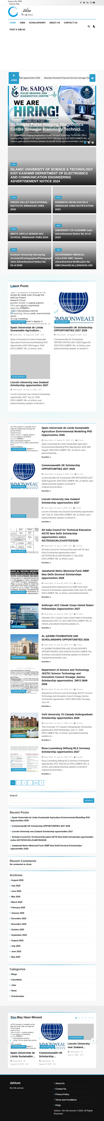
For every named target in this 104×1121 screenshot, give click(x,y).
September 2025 (19, 935)
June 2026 (16, 891)
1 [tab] (85, 143)
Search (13, 795)
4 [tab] (86, 1018)
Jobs (22, 23)
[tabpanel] (52, 116)
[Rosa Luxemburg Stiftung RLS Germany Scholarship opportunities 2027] (24, 759)
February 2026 (18, 907)
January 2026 (17, 913)
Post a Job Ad (17, 29)
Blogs (14, 974)
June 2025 (16, 951)
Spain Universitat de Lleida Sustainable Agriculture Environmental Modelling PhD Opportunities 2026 (28, 329)
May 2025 (15, 957)
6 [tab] (92, 1018)
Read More (45, 457)
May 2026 (15, 896)
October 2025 (17, 929)
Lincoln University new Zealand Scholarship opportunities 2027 (29, 384)
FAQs (58, 1105)
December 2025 (18, 918)
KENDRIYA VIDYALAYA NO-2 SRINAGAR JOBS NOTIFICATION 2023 (74, 206)
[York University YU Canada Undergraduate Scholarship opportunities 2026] (24, 725)
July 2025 (15, 946)
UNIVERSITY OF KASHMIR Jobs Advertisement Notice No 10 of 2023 (73, 234)
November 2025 (18, 924)
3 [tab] (93, 143)
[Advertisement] (52, 52)
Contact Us (70, 23)
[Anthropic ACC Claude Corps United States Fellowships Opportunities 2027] (24, 616)
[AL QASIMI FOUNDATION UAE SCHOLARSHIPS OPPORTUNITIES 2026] (24, 647)
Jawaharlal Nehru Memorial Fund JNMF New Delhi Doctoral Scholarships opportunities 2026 (65, 574)
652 (35, 783)
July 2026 (15, 885)
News (14, 990)
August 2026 (17, 880)
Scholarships (37, 23)
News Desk (17, 335)
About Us (54, 23)
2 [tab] (89, 143)
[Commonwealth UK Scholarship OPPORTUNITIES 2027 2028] (74, 308)
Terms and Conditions (66, 1100)
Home (13, 23)
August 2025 (17, 940)
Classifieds (16, 980)
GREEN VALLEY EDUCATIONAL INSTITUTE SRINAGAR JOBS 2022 (29, 206)
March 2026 (16, 902)
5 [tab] (89, 1018)
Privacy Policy (62, 1094)
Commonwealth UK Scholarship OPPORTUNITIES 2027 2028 (73, 329)
